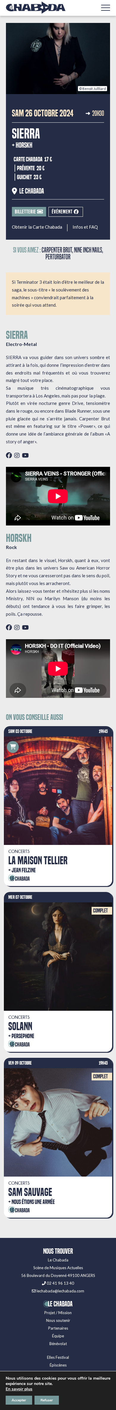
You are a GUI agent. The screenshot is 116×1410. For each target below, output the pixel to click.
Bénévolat (58, 1343)
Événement (63, 212)
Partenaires (58, 1328)
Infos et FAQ (85, 227)
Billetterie (26, 212)
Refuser (46, 1400)
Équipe (58, 1335)
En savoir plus (19, 1389)
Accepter (19, 1400)
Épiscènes (58, 1365)
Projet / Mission (58, 1312)
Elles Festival (58, 1357)
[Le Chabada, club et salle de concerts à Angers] (35, 7)
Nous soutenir (58, 1320)
